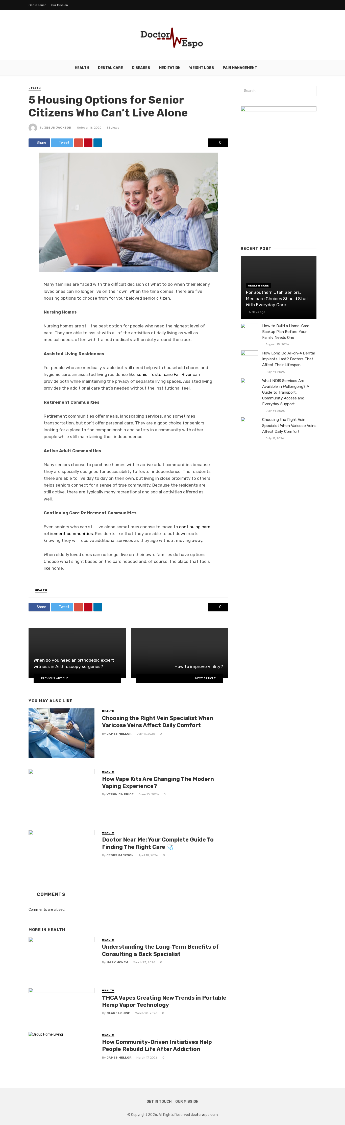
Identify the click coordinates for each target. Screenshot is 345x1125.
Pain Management (240, 68)
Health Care (258, 285)
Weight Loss (201, 68)
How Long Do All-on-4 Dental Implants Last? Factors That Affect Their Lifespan (288, 359)
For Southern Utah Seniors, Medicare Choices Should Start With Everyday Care (277, 298)
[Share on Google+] (78, 142)
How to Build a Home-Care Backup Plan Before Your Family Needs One (285, 332)
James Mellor (119, 733)
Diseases (141, 68)
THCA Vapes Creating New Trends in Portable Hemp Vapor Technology (164, 1001)
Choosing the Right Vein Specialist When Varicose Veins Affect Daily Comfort (157, 721)
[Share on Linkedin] (97, 142)
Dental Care (110, 68)
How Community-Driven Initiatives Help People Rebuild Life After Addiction (157, 1045)
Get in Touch (37, 5)
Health (82, 68)
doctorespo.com (204, 1115)
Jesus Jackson (57, 127)
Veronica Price (120, 794)
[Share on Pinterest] (88, 142)
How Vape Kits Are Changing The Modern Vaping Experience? (158, 782)
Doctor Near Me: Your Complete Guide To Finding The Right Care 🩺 (158, 843)
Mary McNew (117, 962)
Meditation (170, 68)
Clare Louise (118, 1013)
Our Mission (59, 5)
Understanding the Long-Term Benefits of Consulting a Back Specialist (160, 950)
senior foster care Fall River (164, 374)
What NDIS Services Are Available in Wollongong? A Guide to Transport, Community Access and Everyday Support (285, 392)
